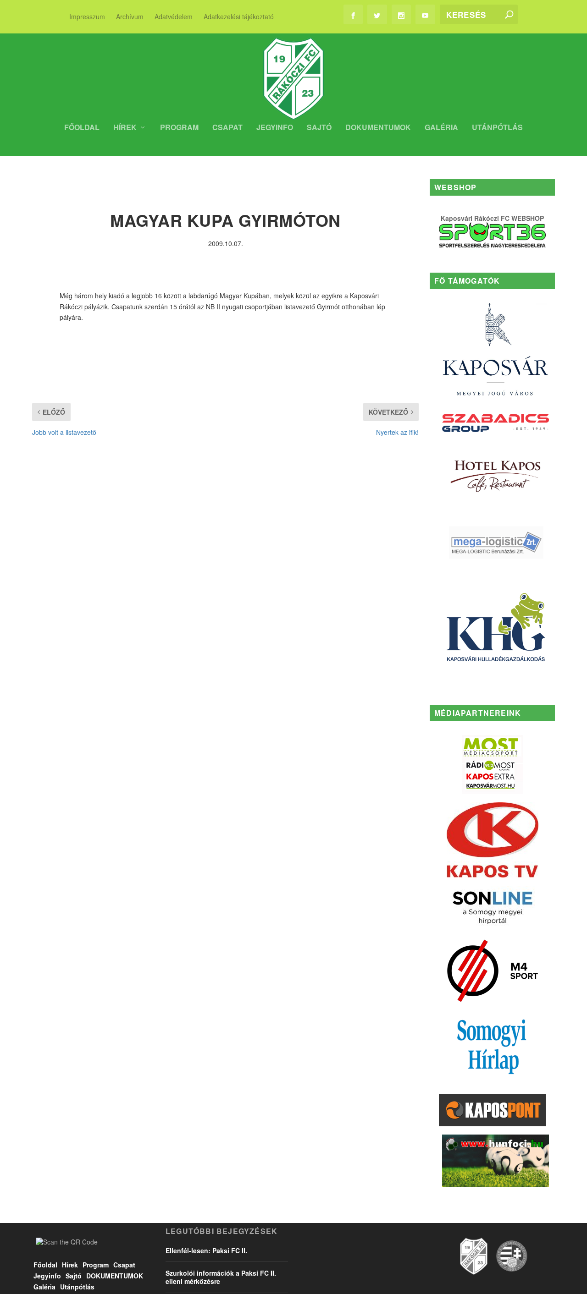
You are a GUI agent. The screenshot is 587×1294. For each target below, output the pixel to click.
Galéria (441, 128)
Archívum (130, 16)
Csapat (227, 128)
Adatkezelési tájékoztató (239, 16)
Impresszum (87, 16)
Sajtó (319, 128)
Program (179, 128)
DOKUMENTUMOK (378, 128)
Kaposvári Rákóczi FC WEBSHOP (492, 218)
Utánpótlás (497, 128)
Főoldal (82, 128)
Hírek (125, 128)
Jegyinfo (274, 128)
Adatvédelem (174, 16)
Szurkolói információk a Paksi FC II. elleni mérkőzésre (221, 1277)
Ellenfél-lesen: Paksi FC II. (206, 1250)
